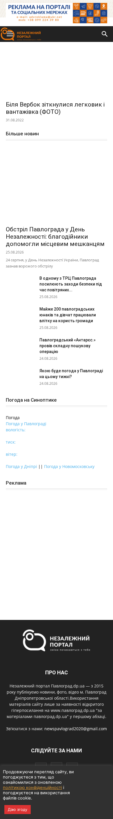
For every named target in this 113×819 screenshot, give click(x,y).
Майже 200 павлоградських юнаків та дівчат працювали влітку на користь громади (67, 315)
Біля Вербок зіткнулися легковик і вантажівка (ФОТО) (55, 108)
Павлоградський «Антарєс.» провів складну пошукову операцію (67, 346)
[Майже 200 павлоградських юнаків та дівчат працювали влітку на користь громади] (20, 316)
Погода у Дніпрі (21, 466)
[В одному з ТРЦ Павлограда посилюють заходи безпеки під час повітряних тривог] (20, 285)
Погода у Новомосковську (69, 466)
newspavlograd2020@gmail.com (75, 728)
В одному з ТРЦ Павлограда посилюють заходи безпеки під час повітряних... (70, 284)
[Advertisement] (56, 554)
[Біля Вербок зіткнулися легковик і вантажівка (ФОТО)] (56, 72)
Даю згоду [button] (17, 809)
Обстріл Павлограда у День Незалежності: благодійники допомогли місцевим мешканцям (55, 236)
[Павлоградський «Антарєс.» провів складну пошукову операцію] (20, 347)
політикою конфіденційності (32, 787)
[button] (105, 34)
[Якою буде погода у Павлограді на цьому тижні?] (20, 378)
